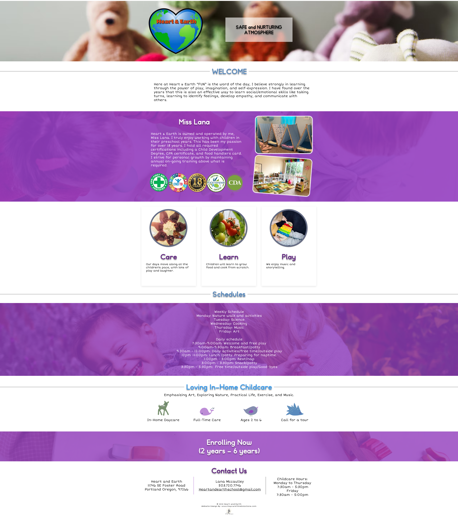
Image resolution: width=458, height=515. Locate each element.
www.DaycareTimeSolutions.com (238, 506)
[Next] (438, 339)
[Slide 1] (229, 366)
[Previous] (20, 339)
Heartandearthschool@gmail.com (230, 489)
